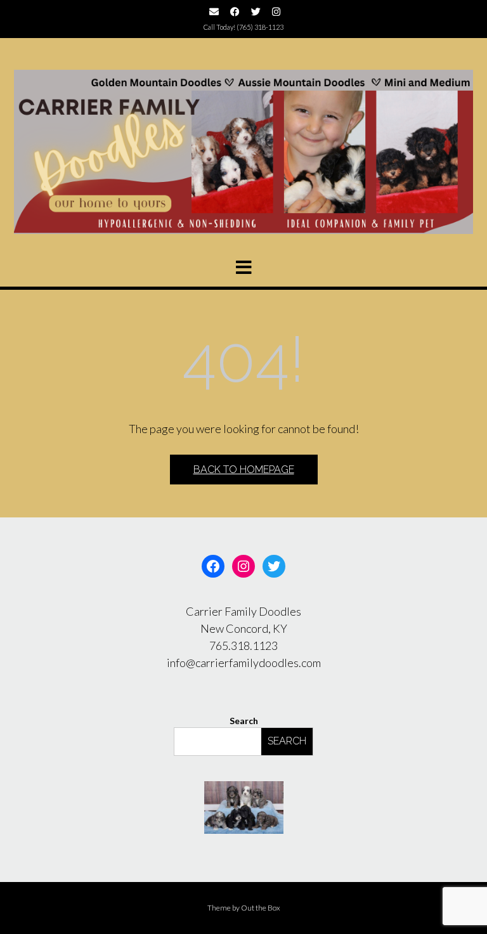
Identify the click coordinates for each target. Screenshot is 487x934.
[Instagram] (243, 566)
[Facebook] (213, 566)
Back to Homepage (243, 470)
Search (244, 720)
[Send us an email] (214, 11)
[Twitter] (274, 566)
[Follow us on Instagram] (276, 11)
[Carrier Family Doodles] (243, 152)
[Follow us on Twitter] (256, 11)
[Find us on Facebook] (235, 11)
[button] (243, 268)
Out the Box (260, 907)
